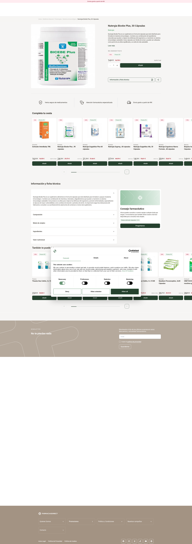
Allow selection (96, 291)
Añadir (44, 163)
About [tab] (126, 258)
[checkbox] (120, 342)
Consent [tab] (66, 258)
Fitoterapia (58, 19)
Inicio (40, 19)
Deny (67, 291)
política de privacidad (134, 342)
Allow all (125, 291)
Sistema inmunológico (69, 19)
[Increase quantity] (117, 65)
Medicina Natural (48, 19)
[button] (81, 521)
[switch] (85, 283)
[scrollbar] (95, 172)
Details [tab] (96, 258)
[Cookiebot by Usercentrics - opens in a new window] (130, 251)
